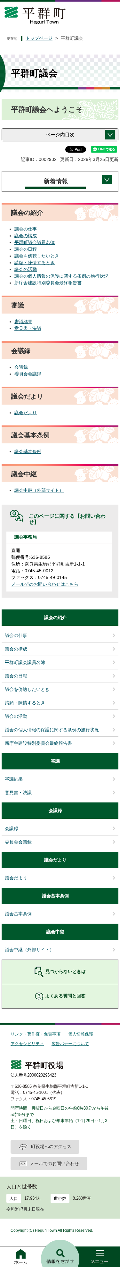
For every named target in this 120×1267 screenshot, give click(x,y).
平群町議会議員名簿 (34, 242)
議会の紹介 (55, 617)
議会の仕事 (25, 228)
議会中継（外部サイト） (39, 490)
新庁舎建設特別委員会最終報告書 (48, 282)
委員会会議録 (27, 373)
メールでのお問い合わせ (54, 1163)
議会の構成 (25, 235)
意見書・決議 (27, 328)
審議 (55, 761)
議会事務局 (25, 537)
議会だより (25, 412)
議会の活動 (25, 269)
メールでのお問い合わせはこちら (44, 584)
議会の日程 (25, 249)
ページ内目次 (60, 134)
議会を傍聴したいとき (36, 255)
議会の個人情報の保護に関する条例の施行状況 (61, 276)
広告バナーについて (70, 1043)
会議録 (21, 367)
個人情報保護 (80, 1034)
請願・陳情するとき (34, 262)
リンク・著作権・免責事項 (35, 1034)
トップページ (39, 38)
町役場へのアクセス (51, 1146)
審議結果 (23, 321)
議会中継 (55, 931)
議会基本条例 (27, 451)
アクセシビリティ (27, 1043)
